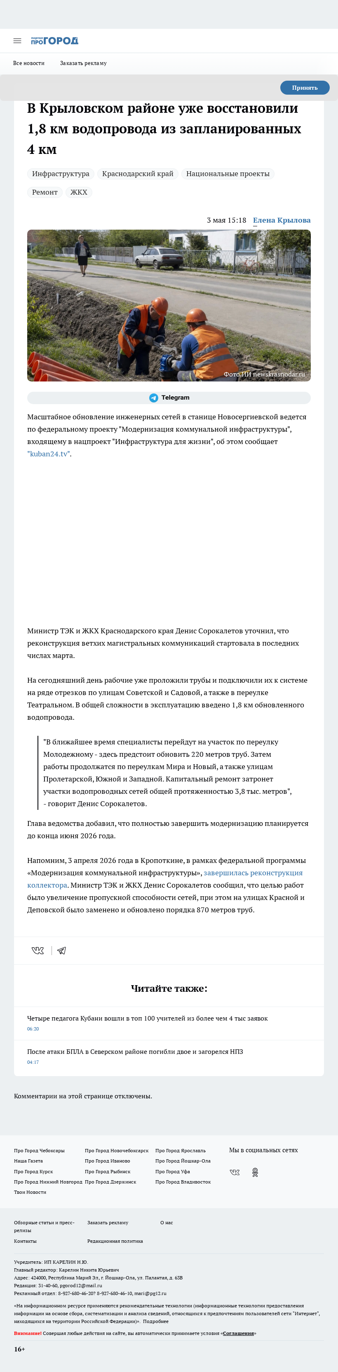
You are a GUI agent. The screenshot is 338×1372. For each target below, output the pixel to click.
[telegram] (64, 950)
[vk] (38, 950)
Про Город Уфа (172, 1171)
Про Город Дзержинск (110, 1182)
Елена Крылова (282, 220)
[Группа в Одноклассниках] (255, 1172)
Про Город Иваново (107, 1161)
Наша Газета (28, 1161)
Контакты (25, 1241)
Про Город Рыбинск (107, 1171)
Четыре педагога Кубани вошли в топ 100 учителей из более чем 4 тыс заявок (147, 1023)
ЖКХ (78, 192)
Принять (305, 87)
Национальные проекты (228, 173)
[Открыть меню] (17, 41)
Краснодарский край (138, 173)
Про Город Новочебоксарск (116, 1150)
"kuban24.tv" (48, 453)
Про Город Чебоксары (39, 1150)
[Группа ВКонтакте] (234, 1172)
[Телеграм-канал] (169, 398)
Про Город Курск (33, 1171)
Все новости (29, 63)
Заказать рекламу (83, 63)
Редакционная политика (115, 1241)
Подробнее (156, 1321)
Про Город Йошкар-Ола (183, 1161)
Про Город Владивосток (183, 1182)
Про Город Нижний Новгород (48, 1182)
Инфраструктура (60, 173)
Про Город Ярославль (180, 1150)
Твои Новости (30, 1192)
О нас (166, 1222)
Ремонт (45, 192)
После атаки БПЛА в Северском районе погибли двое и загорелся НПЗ (135, 1056)
